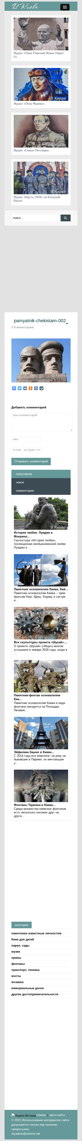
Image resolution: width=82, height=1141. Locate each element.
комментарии (25, 490)
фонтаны (18, 963)
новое (20, 482)
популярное (24, 474)
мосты (16, 976)
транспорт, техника (25, 970)
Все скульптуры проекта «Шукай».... (40, 642)
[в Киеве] (25, 6)
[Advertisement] (41, 269)
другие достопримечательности (34, 994)
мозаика (17, 982)
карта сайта (57, 1115)
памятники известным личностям (36, 933)
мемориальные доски (27, 988)
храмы (16, 957)
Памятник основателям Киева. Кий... (41, 589)
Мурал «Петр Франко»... (30, 103)
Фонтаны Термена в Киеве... (35, 805)
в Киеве (41, 1115)
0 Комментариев (22, 327)
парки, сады (20, 945)
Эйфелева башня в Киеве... (34, 752)
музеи (15, 951)
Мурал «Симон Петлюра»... (33, 150)
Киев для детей (22, 939)
